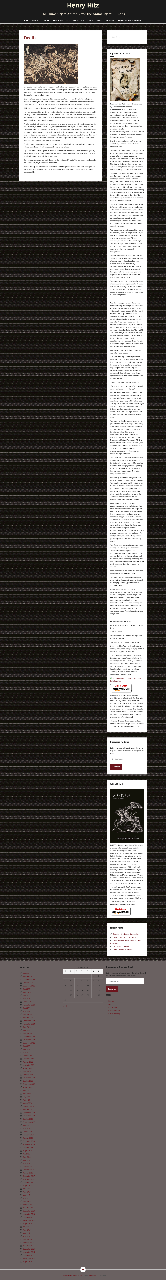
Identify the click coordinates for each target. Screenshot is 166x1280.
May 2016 (26, 1233)
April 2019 (26, 1128)
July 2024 (26, 1008)
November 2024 (29, 1005)
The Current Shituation (121, 946)
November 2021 (29, 1065)
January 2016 (28, 1246)
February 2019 (28, 1135)
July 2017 (26, 1189)
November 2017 (29, 1179)
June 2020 (26, 1094)
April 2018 (26, 1163)
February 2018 (28, 1170)
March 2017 (27, 1201)
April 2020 (26, 1100)
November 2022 (29, 1040)
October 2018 (28, 1147)
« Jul (65, 1006)
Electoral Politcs (75, 20)
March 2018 (27, 1166)
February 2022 (28, 1059)
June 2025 (26, 992)
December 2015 (29, 1249)
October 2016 (28, 1217)
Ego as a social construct (130, 20)
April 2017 (26, 1198)
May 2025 (26, 995)
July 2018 (26, 1154)
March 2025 (27, 1002)
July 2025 (26, 989)
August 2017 (27, 1186)
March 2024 (27, 1014)
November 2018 (29, 1144)
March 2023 (27, 1033)
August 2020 (27, 1087)
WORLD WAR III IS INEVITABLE (125, 937)
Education (58, 20)
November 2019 (29, 1116)
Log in (110, 1004)
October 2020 (28, 1081)
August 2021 (27, 1068)
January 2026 (28, 976)
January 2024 (28, 1018)
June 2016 (26, 1230)
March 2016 (27, 1239)
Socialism (109, 20)
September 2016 (29, 1220)
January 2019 (28, 1138)
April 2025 (26, 999)
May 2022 (26, 1049)
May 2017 (26, 1195)
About (35, 20)
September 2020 (29, 1084)
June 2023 (26, 1027)
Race (99, 20)
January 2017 (28, 1208)
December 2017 (29, 1176)
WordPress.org (114, 1014)
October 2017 (28, 1182)
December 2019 (29, 1113)
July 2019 (26, 1125)
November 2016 (29, 1214)
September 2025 (29, 986)
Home (26, 20)
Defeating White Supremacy (123, 949)
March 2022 (27, 1056)
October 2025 (28, 983)
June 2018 (26, 1157)
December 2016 (29, 1211)
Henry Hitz (83, 5)
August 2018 (27, 1151)
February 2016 (28, 1243)
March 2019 (27, 1132)
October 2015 (28, 1255)
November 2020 (29, 1078)
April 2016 (26, 1236)
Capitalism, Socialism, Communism (126, 934)
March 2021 (27, 1071)
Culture (45, 20)
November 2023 (29, 1024)
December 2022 (29, 1037)
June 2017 (26, 1192)
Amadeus (92, 1275)
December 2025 (29, 979)
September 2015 (29, 1258)
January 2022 (28, 1062)
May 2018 (26, 1160)
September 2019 (29, 1122)
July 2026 (26, 973)
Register (111, 1001)
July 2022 (26, 1046)
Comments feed (114, 1011)
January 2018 (28, 1173)
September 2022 (29, 1043)
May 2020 (26, 1097)
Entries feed (112, 1007)
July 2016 (26, 1227)
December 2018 (29, 1141)
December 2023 (29, 1021)
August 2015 (27, 1262)
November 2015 (29, 1252)
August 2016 (27, 1224)
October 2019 (28, 1119)
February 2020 (28, 1106)
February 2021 (28, 1075)
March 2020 (27, 1103)
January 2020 (28, 1109)
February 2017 (28, 1205)
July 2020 (26, 1090)
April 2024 (26, 1011)
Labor (90, 20)
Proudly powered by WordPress (71, 1275)
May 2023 (26, 1030)
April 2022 (26, 1052)
